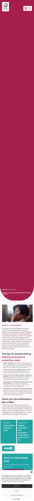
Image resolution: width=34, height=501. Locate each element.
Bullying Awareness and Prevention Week (17, 333)
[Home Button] (5, 6)
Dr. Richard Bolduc (16, 325)
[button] (31, 472)
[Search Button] (29, 8)
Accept (17, 486)
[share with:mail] (5, 448)
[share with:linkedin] (11, 448)
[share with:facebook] (8, 448)
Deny (17, 491)
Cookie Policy (16, 499)
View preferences (17, 495)
